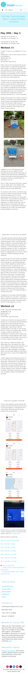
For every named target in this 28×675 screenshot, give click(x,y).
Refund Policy (6, 591)
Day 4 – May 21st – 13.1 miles (8, 550)
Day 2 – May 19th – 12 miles (8, 547)
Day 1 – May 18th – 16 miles (8, 544)
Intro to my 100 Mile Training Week (10, 540)
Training (5, 565)
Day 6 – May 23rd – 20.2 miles (9, 557)
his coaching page (15, 533)
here (9, 641)
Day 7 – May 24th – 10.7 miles (9, 561)
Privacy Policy (6, 589)
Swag (3, 596)
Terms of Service (7, 586)
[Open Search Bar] (6, 10)
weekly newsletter (9, 651)
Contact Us (5, 594)
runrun (14, 5)
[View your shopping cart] (2, 10)
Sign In (11, 10)
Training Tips (10, 565)
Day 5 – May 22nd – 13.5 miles (8, 554)
